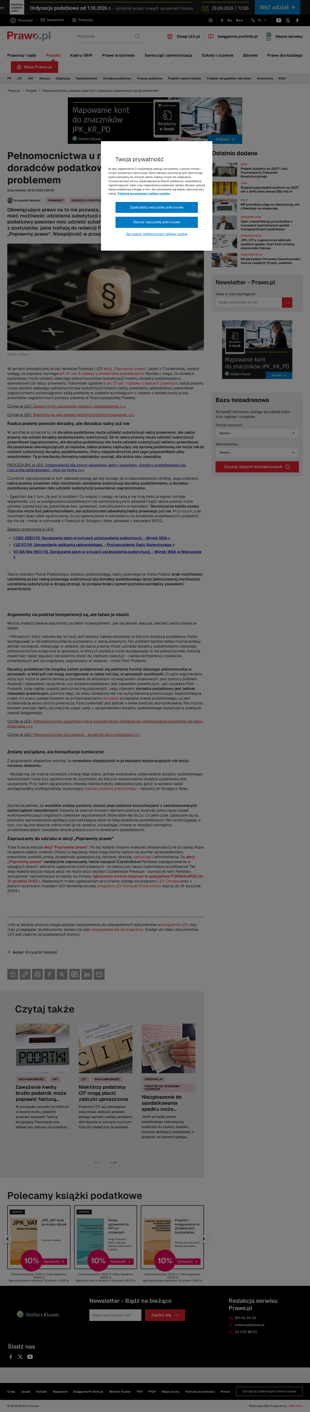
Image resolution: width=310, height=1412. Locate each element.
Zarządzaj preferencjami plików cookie (156, 234)
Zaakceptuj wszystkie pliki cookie (156, 207)
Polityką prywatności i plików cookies (144, 193)
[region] (156, 196)
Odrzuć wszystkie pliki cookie (156, 222)
